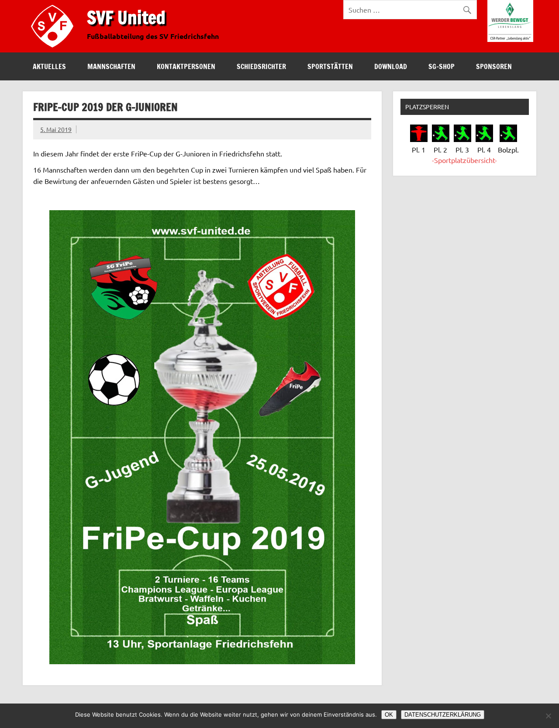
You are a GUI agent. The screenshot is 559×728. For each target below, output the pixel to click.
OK (389, 714)
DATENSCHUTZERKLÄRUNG (442, 714)
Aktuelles (49, 66)
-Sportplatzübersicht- (464, 160)
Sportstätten (330, 66)
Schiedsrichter (261, 66)
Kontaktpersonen (186, 66)
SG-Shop (441, 66)
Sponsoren (494, 66)
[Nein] (548, 715)
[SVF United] (54, 49)
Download (390, 66)
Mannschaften (111, 66)
